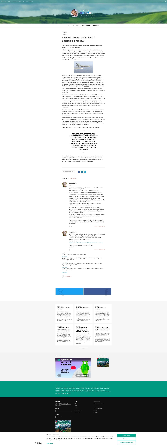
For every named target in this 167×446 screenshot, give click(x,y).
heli (74, 388)
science (86, 391)
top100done (107, 391)
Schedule (15, 1)
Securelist (96, 410)
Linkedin (88, 13)
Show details (50, 443)
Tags (27, 1)
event (109, 387)
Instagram (85, 13)
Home (2, 1)
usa (59, 393)
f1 (62, 388)
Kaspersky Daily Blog (98, 408)
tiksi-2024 (98, 391)
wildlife (69, 393)
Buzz (72, 25)
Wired (72, 75)
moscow (84, 390)
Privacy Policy (97, 401)
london (74, 390)
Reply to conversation (100, 226)
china (90, 387)
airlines (61, 387)
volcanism (63, 393)
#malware (64, 32)
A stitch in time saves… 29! (82, 308)
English (161, 1)
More (83, 348)
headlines (86, 86)
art (69, 387)
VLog (24, 1)
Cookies (95, 412)
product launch (71, 391)
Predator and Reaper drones (72, 59)
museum (89, 390)
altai (66, 387)
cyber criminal (96, 387)
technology (91, 391)
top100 (102, 391)
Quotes (9, 1)
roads (77, 391)
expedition (58, 388)
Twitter (83, 13)
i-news (82, 388)
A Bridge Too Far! (63, 327)
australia (73, 387)
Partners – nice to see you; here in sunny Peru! (102, 328)
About (6, 1)
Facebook (81, 13)
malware (79, 390)
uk (56, 393)
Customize (125, 438)
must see (94, 390)
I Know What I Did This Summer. (63, 308)
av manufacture (80, 387)
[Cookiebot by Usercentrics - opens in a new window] (38, 443)
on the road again (101, 390)
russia (81, 391)
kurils (63, 390)
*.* (68, 25)
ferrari (70, 388)
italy (92, 388)
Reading (19, 1)
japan (102, 388)
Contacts (31, 1)
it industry (97, 388)
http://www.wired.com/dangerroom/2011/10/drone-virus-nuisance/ (86, 242)
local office (68, 390)
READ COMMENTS (68, 171)
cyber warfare (103, 387)
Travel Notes (96, 25)
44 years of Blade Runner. (100, 308)
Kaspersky (96, 406)
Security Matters (86, 25)
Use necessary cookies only (126, 442)
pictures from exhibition (61, 391)
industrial (87, 388)
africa (57, 387)
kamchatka (106, 388)
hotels (78, 388)
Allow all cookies (126, 435)
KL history (58, 390)
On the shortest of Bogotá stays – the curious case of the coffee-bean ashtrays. (82, 330)
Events (77, 25)
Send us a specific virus (99, 404)
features (66, 388)
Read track (64, 256)
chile (86, 387)
